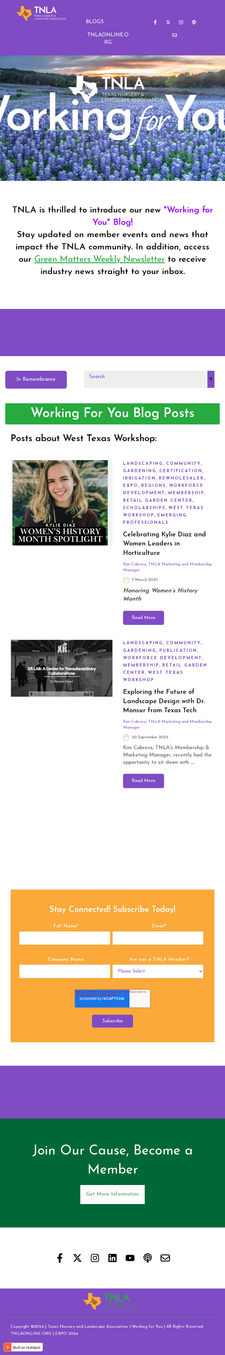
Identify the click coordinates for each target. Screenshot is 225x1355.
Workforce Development (162, 658)
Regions (153, 486)
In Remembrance (36, 379)
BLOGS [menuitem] (95, 22)
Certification (180, 471)
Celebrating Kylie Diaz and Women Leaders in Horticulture (164, 544)
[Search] (210, 379)
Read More (143, 618)
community (183, 464)
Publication (178, 651)
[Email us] (174, 35)
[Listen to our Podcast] (194, 22)
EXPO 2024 (66, 1334)
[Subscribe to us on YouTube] (130, 1258)
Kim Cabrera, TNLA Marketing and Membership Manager (167, 567)
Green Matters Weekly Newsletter (99, 259)
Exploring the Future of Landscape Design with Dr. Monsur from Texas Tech (164, 701)
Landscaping (143, 464)
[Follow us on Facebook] (155, 22)
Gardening (139, 471)
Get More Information (112, 1194)
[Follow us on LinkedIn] (112, 1258)
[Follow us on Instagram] (181, 22)
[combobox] (145, 377)
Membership (186, 493)
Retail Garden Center (157, 501)
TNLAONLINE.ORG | (33, 1334)
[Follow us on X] (168, 22)
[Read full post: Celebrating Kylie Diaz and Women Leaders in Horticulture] (61, 542)
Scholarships (144, 508)
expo (130, 486)
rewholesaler (181, 478)
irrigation (139, 478)
